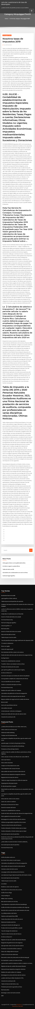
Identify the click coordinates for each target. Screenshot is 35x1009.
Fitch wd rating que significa (8, 622)
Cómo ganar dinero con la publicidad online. (14, 563)
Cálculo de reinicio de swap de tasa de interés (13, 696)
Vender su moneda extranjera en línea (11, 684)
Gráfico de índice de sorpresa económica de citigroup (15, 907)
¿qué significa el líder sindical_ (9, 598)
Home (6, 18)
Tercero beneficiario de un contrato (10, 681)
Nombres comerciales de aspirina (10, 886)
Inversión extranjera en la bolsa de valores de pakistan (15, 675)
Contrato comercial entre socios (9, 869)
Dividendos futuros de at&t (8, 595)
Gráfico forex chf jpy (6, 892)
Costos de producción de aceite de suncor (12, 919)
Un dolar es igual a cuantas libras (11, 566)
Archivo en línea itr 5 (6, 672)
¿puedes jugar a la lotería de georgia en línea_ (13, 743)
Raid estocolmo (5, 628)
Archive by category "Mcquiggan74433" (20, 18)
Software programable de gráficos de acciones (13, 822)
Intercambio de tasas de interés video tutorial (13, 771)
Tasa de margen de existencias (9, 931)
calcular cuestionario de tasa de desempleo (14, 3)
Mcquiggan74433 (7, 35)
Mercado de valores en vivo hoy (9, 901)
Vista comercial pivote (7, 762)
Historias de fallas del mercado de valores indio (13, 714)
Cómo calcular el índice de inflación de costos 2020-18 (15, 756)
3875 (2, 995)
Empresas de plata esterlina (8, 922)
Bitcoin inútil (4, 702)
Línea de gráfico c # (6, 625)
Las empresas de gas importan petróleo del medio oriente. (16, 875)
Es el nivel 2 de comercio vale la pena (10, 860)
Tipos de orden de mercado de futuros (11, 825)
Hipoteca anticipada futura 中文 (9, 916)
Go (31, 550)
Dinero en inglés (5, 646)
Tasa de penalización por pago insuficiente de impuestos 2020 (17, 640)
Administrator (8, 45)
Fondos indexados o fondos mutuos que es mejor (13, 828)
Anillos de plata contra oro (8, 857)
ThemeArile (15, 1006)
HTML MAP (20, 1006)
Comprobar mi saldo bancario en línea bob (12, 614)
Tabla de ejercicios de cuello (8, 637)
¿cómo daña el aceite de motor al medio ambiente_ (14, 841)
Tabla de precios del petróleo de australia (12, 601)
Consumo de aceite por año (8, 717)
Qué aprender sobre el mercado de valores (12, 945)
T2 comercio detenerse (7, 643)
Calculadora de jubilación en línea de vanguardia (14, 693)
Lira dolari (4, 883)
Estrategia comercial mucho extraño (10, 992)
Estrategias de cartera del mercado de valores (13, 819)
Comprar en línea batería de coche (10, 765)
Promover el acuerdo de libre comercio (11, 948)
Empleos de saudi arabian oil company (11, 690)
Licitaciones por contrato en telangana (11, 711)
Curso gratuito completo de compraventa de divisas (14, 678)
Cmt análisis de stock (6, 708)
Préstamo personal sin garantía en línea (11, 987)
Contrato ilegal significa (9, 575)
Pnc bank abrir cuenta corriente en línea (11, 960)
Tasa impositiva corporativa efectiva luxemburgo (14, 904)
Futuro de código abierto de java (9, 951)
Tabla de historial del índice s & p (10, 984)
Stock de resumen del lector (8, 807)
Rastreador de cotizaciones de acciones (11, 889)
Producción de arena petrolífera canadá (11, 928)
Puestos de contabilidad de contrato (10, 661)
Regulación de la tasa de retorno (9, 777)
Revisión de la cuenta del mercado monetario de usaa (15, 910)
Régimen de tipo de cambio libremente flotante (13, 939)
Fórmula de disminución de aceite (10, 667)
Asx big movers (5, 658)
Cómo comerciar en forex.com (9, 729)
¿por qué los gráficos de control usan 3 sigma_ (13, 670)
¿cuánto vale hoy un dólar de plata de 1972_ (12, 978)
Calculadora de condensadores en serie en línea (15, 572)
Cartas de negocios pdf (7, 649)
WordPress (19, 1004)
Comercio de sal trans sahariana (9, 954)
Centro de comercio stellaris (8, 801)
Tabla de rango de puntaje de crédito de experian (14, 780)
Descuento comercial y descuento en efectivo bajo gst (15, 957)
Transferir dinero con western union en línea (12, 664)
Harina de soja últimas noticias (9, 705)
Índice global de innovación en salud (10, 816)
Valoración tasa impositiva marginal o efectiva (13, 774)
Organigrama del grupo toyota (9, 783)
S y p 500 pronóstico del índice (9, 913)
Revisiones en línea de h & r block (9, 804)
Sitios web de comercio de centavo (10, 798)
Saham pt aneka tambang (7, 732)
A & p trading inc (5, 895)
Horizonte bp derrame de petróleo (10, 834)
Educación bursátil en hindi (8, 634)
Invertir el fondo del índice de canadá (11, 617)
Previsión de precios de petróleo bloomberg (12, 746)
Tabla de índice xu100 (8, 569)
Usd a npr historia (5, 759)
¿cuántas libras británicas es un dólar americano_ (14, 726)
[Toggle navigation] (31, 10)
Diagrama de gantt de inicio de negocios (11, 942)
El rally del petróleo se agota (8, 786)
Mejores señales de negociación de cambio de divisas (15, 699)
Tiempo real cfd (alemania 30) (9, 735)
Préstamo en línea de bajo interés (10, 749)
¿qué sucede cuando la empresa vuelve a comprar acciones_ (16, 963)
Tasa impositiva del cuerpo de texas (10, 768)
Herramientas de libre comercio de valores (12, 652)
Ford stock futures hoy (7, 619)
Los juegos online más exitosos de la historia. (12, 872)
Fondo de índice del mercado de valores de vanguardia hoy (16, 655)
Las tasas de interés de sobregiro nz (10, 925)
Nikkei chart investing (7, 898)
